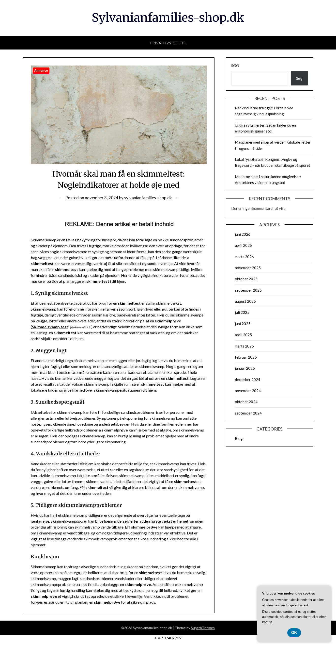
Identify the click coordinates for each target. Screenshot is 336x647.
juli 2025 (242, 312)
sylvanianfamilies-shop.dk (148, 197)
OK (294, 632)
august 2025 (245, 301)
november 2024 (248, 390)
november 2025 (248, 267)
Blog (239, 438)
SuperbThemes (203, 628)
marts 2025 (244, 346)
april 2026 (243, 245)
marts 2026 (244, 256)
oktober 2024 (246, 401)
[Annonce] (119, 162)
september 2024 (248, 413)
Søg (235, 65)
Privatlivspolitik (168, 43)
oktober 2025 (246, 279)
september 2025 (248, 290)
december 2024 (247, 379)
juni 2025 (242, 323)
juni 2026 (242, 234)
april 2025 (243, 334)
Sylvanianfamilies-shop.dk (168, 17)
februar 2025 (246, 357)
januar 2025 (245, 368)
